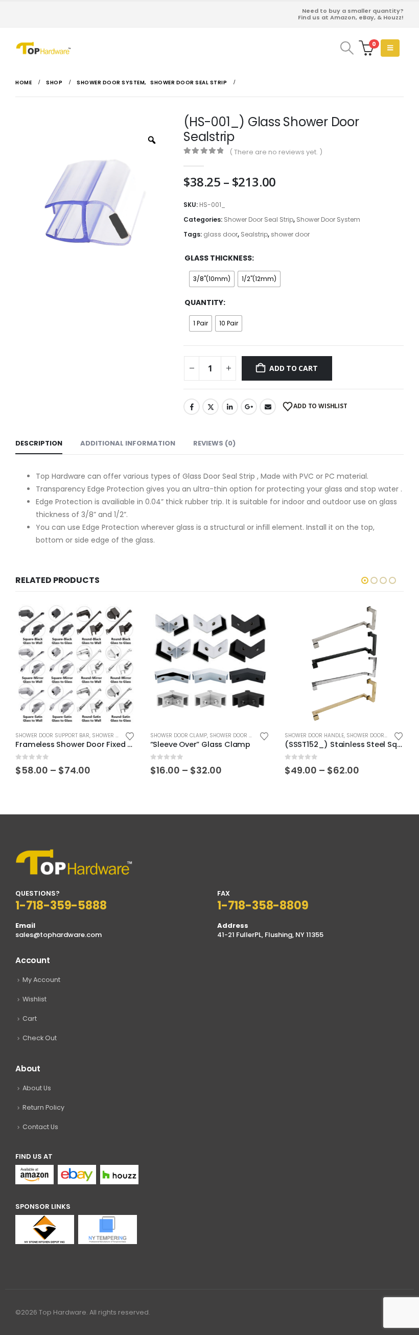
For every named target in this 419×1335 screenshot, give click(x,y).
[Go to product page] (74, 663)
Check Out (39, 1038)
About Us (36, 1088)
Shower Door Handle (314, 735)
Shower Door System (328, 219)
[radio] (212, 279)
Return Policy (43, 1107)
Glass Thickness (218, 258)
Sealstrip (254, 234)
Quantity (203, 302)
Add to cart (293, 368)
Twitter (210, 407)
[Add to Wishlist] (130, 735)
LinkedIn (230, 407)
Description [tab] (38, 443)
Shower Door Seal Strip (258, 219)
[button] (347, 48)
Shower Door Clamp (178, 735)
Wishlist (34, 999)
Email (268, 407)
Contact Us (40, 1126)
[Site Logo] (43, 48)
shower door (290, 234)
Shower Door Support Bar (52, 735)
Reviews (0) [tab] (214, 443)
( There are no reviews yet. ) (275, 152)
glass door (220, 234)
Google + (249, 407)
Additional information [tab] (127, 443)
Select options (118, 621)
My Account (41, 979)
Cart (29, 1018)
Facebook (191, 407)
